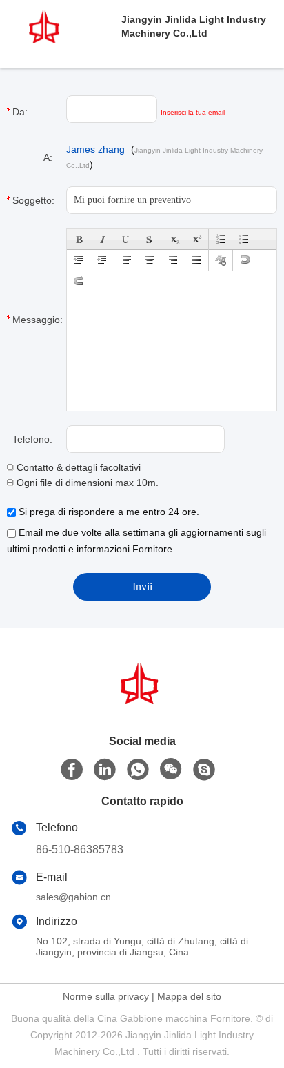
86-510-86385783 (79, 849)
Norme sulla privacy (106, 996)
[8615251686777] (137, 769)
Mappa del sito (189, 996)
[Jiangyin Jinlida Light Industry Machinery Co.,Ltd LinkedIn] (104, 769)
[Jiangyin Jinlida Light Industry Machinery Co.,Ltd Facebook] (71, 769)
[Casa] (142, 700)
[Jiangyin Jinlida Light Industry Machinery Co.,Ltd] (60, 26)
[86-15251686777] (204, 769)
